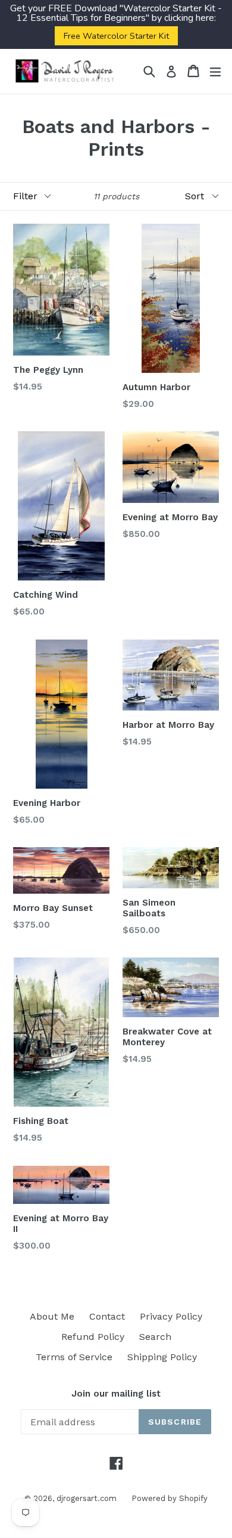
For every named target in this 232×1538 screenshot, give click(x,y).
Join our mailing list (116, 1393)
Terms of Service (74, 1357)
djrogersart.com (87, 1498)
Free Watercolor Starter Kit (116, 36)
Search (155, 1336)
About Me (52, 1316)
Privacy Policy (171, 1316)
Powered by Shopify (169, 1498)
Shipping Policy (162, 1357)
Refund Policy (92, 1336)
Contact (107, 1316)
